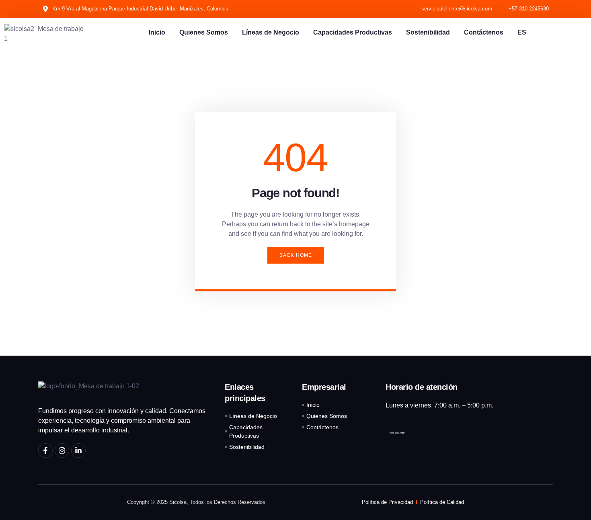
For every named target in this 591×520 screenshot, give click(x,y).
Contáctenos (483, 32)
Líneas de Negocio (270, 32)
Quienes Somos (203, 32)
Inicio (157, 32)
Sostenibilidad (428, 32)
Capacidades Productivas (352, 32)
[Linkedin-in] (78, 450)
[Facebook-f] (45, 450)
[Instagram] (62, 450)
